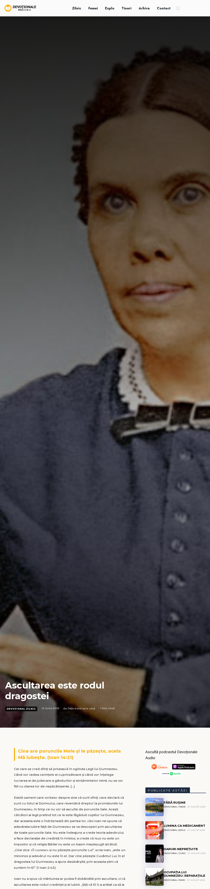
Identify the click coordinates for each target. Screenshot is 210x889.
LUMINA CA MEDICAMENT (184, 826)
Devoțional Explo (174, 830)
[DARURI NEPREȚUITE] (154, 854)
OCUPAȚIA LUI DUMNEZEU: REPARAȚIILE (184, 874)
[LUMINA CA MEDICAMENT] (154, 830)
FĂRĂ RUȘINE (175, 802)
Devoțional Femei (174, 880)
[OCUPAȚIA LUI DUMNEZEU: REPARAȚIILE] (154, 877)
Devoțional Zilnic (21, 708)
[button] (178, 8)
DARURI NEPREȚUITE (181, 849)
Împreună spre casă (81, 708)
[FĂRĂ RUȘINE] (154, 807)
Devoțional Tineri (175, 807)
